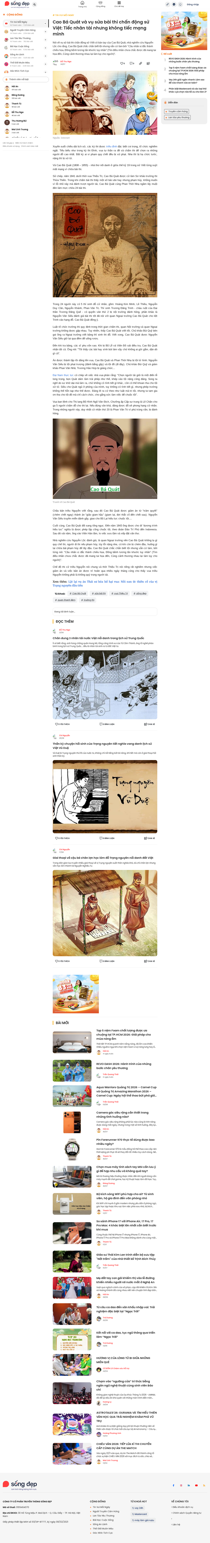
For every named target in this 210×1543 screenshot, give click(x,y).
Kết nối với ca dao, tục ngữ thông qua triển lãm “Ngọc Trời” (125, 1335)
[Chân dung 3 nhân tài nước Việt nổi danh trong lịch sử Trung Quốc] (105, 684)
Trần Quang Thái (110, 1074)
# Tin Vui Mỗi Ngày (63, 15)
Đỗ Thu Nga (65, 61)
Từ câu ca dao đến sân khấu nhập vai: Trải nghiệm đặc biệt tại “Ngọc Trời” (125, 1309)
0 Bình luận (108, 724)
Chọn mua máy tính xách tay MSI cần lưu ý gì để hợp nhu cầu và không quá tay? (126, 1169)
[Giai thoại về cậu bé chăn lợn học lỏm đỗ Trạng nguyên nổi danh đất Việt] (105, 912)
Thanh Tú (107, 1156)
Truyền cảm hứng (178, 111)
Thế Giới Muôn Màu (102, 1528)
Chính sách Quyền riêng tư (186, 1512)
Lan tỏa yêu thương (178, 117)
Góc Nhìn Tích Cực (102, 1532)
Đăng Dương (109, 1183)
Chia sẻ (151, 724)
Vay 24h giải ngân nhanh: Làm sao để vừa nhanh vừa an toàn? (186, 81)
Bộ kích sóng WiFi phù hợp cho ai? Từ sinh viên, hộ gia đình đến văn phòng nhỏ (125, 1196)
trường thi (88, 600)
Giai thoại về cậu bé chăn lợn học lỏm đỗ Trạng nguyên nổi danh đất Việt (103, 858)
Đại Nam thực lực (63, 375)
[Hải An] (98, 1052)
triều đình (111, 146)
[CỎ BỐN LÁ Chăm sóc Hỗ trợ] (98, 1369)
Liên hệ (176, 1524)
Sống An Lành (99, 1524)
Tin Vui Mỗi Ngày (101, 1507)
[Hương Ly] (98, 1403)
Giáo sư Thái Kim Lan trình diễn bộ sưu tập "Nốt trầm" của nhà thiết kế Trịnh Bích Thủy (126, 1257)
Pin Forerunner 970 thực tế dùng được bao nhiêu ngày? (125, 1142)
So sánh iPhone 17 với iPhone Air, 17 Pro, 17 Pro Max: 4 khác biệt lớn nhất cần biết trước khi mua (126, 1225)
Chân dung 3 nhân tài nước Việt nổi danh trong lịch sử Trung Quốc (98, 638)
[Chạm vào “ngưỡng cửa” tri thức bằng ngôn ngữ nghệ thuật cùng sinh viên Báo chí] (72, 1393)
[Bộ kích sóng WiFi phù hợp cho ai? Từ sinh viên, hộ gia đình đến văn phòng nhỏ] (72, 1204)
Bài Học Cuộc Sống (102, 1520)
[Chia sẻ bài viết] (167, 4)
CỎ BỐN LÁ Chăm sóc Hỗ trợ (116, 1368)
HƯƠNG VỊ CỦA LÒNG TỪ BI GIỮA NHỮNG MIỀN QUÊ (123, 1360)
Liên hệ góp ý (8, 143)
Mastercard (140, 1514)
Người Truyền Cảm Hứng (105, 1511)
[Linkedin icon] (189, 1486)
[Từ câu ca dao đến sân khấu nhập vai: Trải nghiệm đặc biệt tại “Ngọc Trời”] (72, 1314)
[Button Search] (34, 4)
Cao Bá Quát (79, 593)
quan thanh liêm (66, 600)
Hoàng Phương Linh (112, 1433)
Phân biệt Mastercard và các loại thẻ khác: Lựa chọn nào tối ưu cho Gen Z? (188, 90)
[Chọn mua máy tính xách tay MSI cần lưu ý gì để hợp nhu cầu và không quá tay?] (72, 1177)
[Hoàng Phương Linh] (98, 1434)
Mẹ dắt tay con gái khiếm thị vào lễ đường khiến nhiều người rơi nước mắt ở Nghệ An (125, 1280)
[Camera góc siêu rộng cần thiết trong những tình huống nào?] (72, 1122)
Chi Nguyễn (64, 735)
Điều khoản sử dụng (11, 146)
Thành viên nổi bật (19, 79)
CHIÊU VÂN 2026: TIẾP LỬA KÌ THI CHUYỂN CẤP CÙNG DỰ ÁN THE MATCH (123, 1446)
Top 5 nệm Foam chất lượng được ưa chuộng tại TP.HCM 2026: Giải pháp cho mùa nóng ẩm (123, 1035)
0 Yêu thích (64, 724)
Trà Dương (108, 1317)
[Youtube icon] (196, 1486)
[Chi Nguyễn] (55, 736)
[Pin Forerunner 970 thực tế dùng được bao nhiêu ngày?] (72, 1150)
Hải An (106, 1051)
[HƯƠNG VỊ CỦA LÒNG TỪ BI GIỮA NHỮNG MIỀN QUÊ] (72, 1365)
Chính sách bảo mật (29, 146)
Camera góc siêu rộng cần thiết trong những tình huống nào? (122, 1115)
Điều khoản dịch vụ (182, 1507)
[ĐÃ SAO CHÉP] (140, 63)
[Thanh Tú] (98, 1157)
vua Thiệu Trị (121, 593)
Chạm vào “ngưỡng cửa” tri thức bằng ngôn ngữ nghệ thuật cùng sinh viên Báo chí (124, 1385)
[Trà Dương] (98, 1318)
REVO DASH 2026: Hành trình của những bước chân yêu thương (123, 1066)
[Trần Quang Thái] (98, 1075)
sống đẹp (141, 593)
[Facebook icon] (173, 1486)
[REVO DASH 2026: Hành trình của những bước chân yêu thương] (72, 1071)
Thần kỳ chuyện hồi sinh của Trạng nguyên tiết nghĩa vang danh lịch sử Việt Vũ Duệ (102, 746)
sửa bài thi (100, 593)
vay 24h (138, 1508)
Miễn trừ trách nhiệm (24, 143)
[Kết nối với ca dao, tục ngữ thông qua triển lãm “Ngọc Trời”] (72, 1339)
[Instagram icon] (181, 1486)
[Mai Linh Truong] (98, 1461)
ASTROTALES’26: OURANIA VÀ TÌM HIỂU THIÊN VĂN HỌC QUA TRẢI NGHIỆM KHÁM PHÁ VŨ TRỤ (126, 1417)
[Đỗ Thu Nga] (55, 631)
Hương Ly (107, 1402)
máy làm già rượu (144, 1520)
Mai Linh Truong (110, 1460)
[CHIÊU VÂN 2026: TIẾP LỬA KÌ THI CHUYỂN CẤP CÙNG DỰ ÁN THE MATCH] (72, 1454)
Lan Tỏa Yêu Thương (103, 1515)
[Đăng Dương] (98, 1184)
